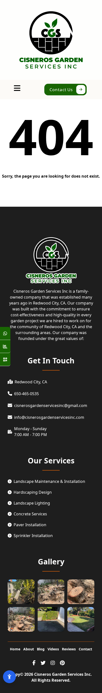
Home (15, 649)
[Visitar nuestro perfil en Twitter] (43, 662)
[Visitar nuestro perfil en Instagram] (53, 662)
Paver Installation (30, 524)
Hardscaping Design (33, 492)
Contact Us (61, 89)
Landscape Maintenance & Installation (49, 481)
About (28, 649)
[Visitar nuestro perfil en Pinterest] (62, 662)
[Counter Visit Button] (5, 346)
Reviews (69, 649)
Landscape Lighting (32, 503)
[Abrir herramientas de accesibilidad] (9, 676)
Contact (85, 649)
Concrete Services (30, 514)
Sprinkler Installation (33, 535)
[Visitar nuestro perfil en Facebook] (34, 662)
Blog (41, 649)
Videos (53, 649)
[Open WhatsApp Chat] (5, 333)
